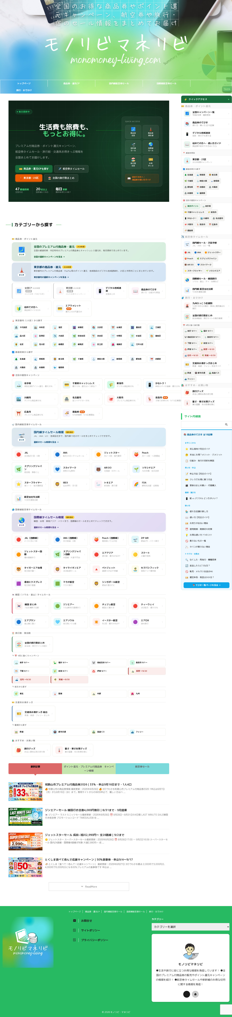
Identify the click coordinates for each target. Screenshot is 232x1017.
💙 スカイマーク (204, 264)
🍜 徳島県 (188, 230)
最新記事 (35, 766)
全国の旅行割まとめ (61, 178)
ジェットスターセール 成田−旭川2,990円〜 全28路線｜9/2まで (84, 835)
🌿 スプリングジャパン (207, 258)
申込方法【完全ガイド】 (198, 473)
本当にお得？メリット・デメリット (203, 454)
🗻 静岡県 (215, 181)
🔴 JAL (187, 252)
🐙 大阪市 (188, 224)
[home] (195, 994)
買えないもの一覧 (195, 541)
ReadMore (91, 886)
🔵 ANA (197, 252)
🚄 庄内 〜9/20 (191, 355)
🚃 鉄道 (187, 373)
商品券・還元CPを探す (34, 169)
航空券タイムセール (71, 169)
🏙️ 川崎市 (204, 218)
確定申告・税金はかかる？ (199, 577)
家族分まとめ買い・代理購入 (200, 485)
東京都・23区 (29, 178)
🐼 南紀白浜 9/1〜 (192, 337)
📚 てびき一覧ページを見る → (207, 585)
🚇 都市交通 (200, 373)
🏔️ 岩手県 (206, 206)
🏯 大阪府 (213, 187)
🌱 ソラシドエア (213, 270)
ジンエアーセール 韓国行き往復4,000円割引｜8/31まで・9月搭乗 (86, 810)
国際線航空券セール (166, 83)
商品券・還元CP (71, 83)
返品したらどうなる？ (197, 565)
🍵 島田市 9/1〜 (211, 337)
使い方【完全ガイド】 (197, 517)
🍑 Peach (188, 258)
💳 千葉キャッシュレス (194, 212)
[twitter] (186, 994)
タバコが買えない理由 (197, 546)
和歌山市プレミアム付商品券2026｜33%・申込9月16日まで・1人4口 (88, 784)
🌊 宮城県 (201, 174)
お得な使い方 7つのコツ (198, 535)
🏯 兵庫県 (188, 193)
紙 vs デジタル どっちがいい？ (201, 498)
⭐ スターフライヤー (193, 270)
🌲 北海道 (188, 174)
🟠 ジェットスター (213, 252)
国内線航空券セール (119, 83)
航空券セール (142, 766)
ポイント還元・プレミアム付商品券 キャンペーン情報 (89, 768)
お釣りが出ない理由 (196, 523)
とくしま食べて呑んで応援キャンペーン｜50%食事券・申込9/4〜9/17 (89, 859)
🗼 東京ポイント (191, 206)
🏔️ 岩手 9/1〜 (190, 331)
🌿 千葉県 (188, 181)
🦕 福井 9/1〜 (207, 331)
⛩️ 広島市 (213, 224)
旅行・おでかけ (24, 90)
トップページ (24, 83)
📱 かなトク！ (190, 218)
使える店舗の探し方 (196, 511)
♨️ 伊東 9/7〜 (190, 349)
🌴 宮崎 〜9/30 (208, 355)
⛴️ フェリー (189, 379)
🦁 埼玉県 (213, 174)
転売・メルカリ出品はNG (199, 571)
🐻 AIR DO (189, 264)
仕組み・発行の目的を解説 (199, 460)
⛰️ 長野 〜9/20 (207, 349)
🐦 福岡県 (201, 193)
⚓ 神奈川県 (202, 181)
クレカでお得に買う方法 (198, 479)
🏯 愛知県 (188, 187)
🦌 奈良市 (201, 224)
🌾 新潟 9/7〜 (207, 343)
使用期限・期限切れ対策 (198, 529)
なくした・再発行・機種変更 (200, 559)
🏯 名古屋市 (218, 218)
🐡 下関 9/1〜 (190, 343)
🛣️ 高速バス (214, 373)
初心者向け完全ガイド (197, 448)
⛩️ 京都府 (201, 187)
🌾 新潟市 (212, 212)
